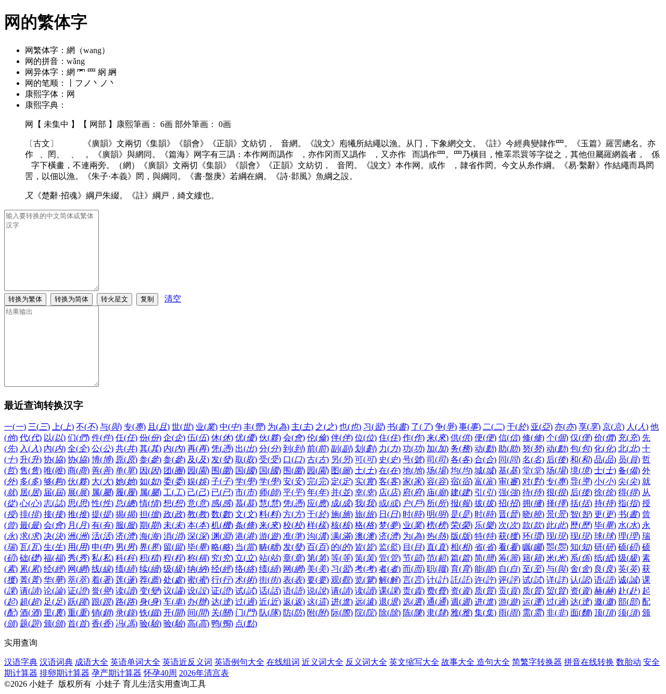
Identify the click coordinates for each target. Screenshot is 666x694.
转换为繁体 (25, 299)
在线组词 (283, 662)
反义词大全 (366, 662)
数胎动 (628, 662)
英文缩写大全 (414, 662)
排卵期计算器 (64, 672)
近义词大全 (322, 662)
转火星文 (114, 299)
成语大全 (91, 662)
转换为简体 (71, 299)
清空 (172, 298)
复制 (147, 299)
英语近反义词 (187, 662)
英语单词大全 (135, 662)
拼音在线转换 (589, 662)
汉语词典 (56, 662)
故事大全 (459, 662)
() (15, 426)
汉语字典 (20, 662)
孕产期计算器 (117, 672)
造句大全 (493, 662)
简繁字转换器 (537, 662)
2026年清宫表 (204, 672)
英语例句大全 (239, 662)
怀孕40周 (160, 672)
